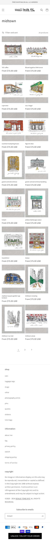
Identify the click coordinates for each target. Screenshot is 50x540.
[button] (3, 10)
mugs (7, 387)
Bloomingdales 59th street (34, 67)
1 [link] (18, 350)
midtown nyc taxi (7, 336)
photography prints (12, 398)
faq (6, 441)
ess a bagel (29, 105)
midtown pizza (30, 336)
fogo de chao (29, 144)
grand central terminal (9, 182)
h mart (4, 220)
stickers (8, 414)
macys (27, 258)
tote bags (8, 420)
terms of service (11, 463)
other (7, 392)
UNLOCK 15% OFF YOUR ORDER (25, 536)
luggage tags (10, 381)
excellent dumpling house (10, 144)
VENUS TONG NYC (23, 498)
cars (6, 376)
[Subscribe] (42, 516)
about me (8, 435)
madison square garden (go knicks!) (11, 297)
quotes (7, 409)
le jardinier (5, 258)
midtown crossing (31, 296)
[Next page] (31, 349)
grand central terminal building (35, 182)
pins (6, 403)
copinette (5, 105)
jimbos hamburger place (33, 220)
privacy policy (10, 446)
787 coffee (5, 67)
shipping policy (11, 457)
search (7, 452)
